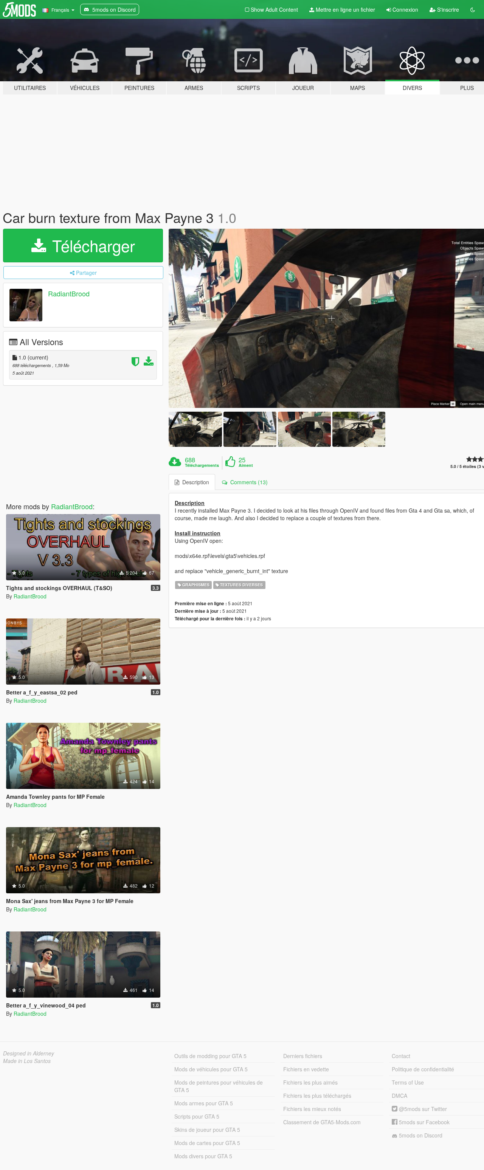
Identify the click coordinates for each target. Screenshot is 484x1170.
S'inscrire (447, 9)
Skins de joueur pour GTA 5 (207, 1129)
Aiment (246, 465)
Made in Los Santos (27, 1061)
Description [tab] (194, 482)
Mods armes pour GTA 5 (203, 1103)
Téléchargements (202, 465)
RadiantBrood (69, 293)
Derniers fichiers (302, 1056)
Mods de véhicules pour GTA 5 (211, 1069)
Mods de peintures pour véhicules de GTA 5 (218, 1086)
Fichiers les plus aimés (310, 1082)
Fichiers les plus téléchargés (317, 1095)
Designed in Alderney (28, 1053)
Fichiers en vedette (306, 1069)
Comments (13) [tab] (247, 482)
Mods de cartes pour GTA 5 (207, 1143)
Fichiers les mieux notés (312, 1109)
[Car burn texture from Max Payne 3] (195, 429)
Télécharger (91, 245)
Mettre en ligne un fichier (344, 9)
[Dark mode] (473, 9)
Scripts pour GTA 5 (196, 1116)
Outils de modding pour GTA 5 (210, 1056)
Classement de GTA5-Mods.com (322, 1122)
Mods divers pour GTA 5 (203, 1156)
